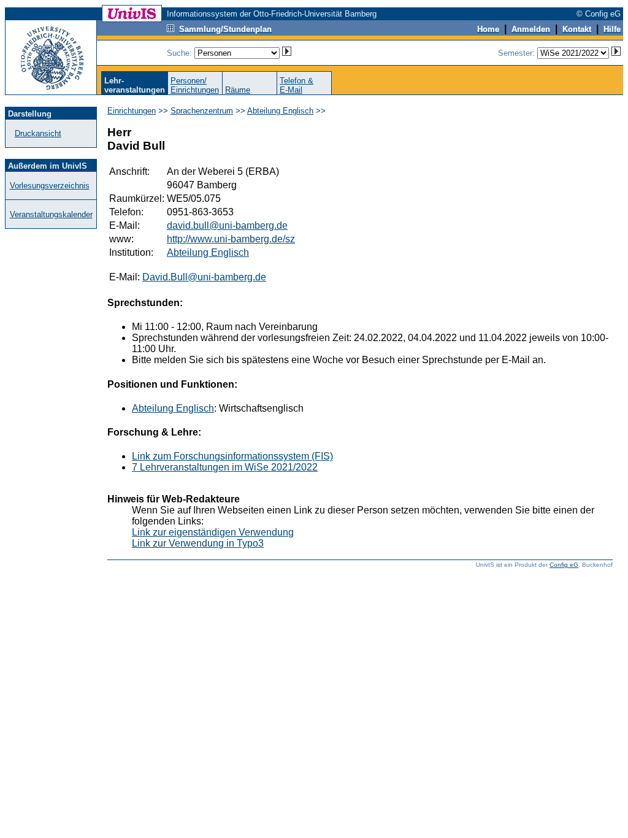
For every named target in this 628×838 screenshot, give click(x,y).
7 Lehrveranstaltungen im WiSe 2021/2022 (225, 467)
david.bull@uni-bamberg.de (227, 225)
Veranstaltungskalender (51, 214)
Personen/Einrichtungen (194, 85)
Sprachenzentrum (201, 110)
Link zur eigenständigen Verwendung (213, 532)
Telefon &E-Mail (296, 85)
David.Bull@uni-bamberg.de (204, 277)
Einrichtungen (131, 110)
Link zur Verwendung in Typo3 (198, 543)
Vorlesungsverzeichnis (50, 185)
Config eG (564, 564)
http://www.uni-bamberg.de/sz (231, 239)
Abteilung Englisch (280, 110)
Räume (237, 89)
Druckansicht (38, 133)
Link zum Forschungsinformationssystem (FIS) (232, 456)
